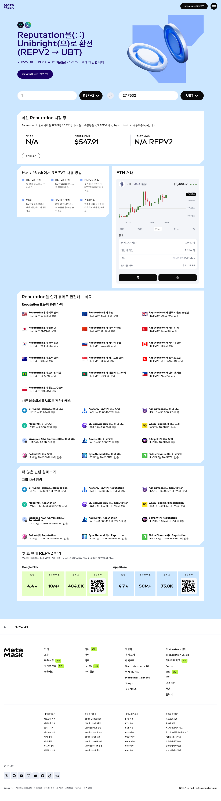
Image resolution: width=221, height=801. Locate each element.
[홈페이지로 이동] (9, 6)
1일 (194, 229)
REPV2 (88, 95)
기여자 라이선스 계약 (53, 788)
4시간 (176, 229)
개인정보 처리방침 (24, 788)
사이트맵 (69, 788)
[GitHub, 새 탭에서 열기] (14, 775)
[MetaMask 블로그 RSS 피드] (57, 775)
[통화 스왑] (110, 95)
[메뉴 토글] (214, 6)
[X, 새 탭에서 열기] (7, 775)
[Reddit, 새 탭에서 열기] (42, 775)
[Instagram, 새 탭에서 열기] (28, 775)
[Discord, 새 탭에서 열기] (35, 775)
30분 (139, 229)
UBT (189, 95)
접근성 (78, 788)
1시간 (157, 229)
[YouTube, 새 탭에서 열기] (21, 775)
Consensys (8, 788)
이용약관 (38, 788)
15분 (122, 229)
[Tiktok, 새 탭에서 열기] (50, 775)
